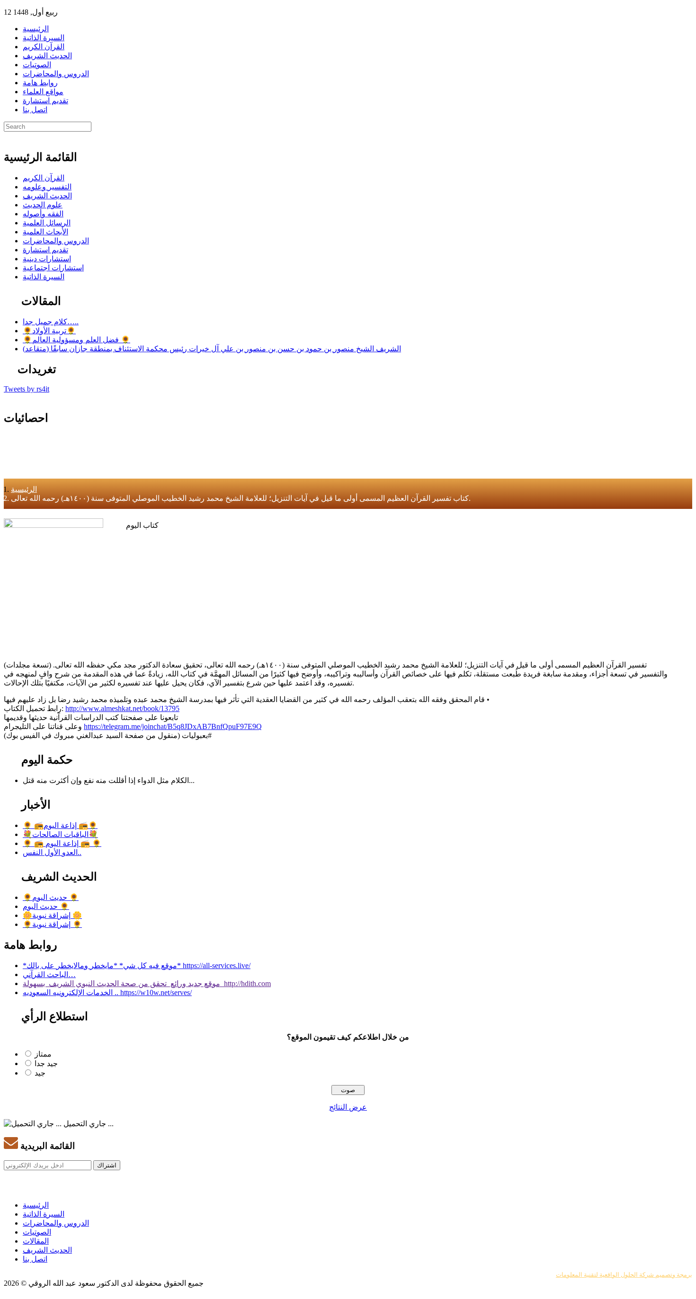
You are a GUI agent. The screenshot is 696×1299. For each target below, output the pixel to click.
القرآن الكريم (43, 47)
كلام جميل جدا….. (51, 322)
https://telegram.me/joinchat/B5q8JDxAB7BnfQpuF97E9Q (173, 726)
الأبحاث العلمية (45, 232)
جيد (40, 1073)
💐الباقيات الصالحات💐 (60, 834)
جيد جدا (46, 1063)
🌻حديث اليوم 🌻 (51, 897)
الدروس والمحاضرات (56, 74)
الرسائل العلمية (47, 223)
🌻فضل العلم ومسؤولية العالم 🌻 (76, 340)
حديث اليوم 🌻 (46, 906)
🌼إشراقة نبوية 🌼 (52, 915)
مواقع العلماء (43, 92)
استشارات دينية (47, 259)
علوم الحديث (42, 205)
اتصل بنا (35, 110)
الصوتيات (37, 65)
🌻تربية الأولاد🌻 (49, 331)
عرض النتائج (348, 1107)
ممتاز (43, 1054)
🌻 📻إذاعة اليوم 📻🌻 (60, 825)
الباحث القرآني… (49, 974)
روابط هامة (40, 83)
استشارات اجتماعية (53, 268)
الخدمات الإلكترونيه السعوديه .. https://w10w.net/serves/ (107, 992)
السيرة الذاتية (43, 38)
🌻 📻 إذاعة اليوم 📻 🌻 (62, 843)
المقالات (36, 1241)
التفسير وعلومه (47, 187)
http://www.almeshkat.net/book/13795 (122, 708)
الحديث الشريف (47, 56)
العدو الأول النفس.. (52, 852)
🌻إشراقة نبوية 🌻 (52, 924)
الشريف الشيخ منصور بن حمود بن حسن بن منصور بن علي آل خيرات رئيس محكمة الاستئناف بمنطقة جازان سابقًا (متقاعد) (212, 349)
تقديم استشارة (45, 101)
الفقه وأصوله (43, 214)
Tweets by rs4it (26, 389)
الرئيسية (36, 29)
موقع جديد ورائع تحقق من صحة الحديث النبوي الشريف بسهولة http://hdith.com (147, 983)
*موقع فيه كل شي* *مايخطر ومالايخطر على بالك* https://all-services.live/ (136, 965)
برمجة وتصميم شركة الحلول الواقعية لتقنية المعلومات (624, 1274)
